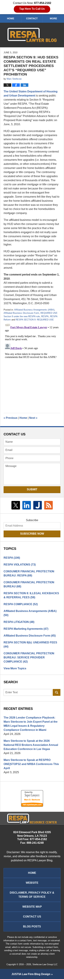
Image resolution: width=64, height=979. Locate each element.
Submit (32, 489)
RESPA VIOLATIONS (20, 564)
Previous (10, 417)
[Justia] (37, 505)
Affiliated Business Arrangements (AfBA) (34, 309)
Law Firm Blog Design (30, 974)
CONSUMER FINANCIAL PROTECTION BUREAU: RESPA (29, 573)
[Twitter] (15, 505)
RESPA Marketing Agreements (26, 628)
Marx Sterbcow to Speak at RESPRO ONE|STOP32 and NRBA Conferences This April (31, 764)
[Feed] (48, 505)
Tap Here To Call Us (32, 8)
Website (32, 882)
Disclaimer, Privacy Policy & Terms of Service (32, 894)
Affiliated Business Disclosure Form (21, 313)
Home (10, 18)
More (53, 18)
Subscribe (32, 520)
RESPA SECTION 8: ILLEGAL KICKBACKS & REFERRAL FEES (31, 595)
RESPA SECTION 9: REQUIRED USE (35, 319)
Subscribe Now (32, 533)
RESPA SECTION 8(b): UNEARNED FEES (30, 644)
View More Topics (15, 668)
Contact (32, 18)
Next (33, 417)
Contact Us (32, 916)
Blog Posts (32, 926)
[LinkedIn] (26, 505)
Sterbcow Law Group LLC (45, 964)
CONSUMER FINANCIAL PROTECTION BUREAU (29, 584)
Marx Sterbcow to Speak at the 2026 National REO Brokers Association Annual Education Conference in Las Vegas (31, 744)
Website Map (32, 906)
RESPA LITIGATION (19, 622)
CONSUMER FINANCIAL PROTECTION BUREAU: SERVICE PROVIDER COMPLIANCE (29, 657)
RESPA (45, 316)
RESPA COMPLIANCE (21, 604)
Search (56, 692)
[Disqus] (32, 364)
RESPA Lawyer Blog (32, 35)
